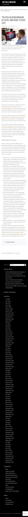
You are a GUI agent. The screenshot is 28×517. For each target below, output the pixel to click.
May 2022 (7, 398)
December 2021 (9, 408)
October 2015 (8, 460)
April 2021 (8, 424)
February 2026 (9, 309)
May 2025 (7, 327)
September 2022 (9, 390)
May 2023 (7, 374)
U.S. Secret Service (15, 232)
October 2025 (8, 317)
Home (2, 9)
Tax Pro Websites (16, 513)
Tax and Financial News (11, 483)
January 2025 (8, 335)
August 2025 (8, 321)
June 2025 (7, 325)
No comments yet (12, 26)
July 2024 (7, 347)
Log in (6, 498)
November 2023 (9, 362)
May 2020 (7, 446)
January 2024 (8, 359)
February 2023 (9, 380)
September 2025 (9, 319)
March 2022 (8, 402)
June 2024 (7, 349)
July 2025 (7, 323)
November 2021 (9, 410)
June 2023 (7, 372)
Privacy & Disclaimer (7, 513)
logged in (9, 253)
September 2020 (9, 438)
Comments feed (9, 502)
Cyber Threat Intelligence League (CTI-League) (12, 127)
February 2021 (9, 428)
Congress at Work (9, 471)
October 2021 (8, 412)
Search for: (6, 265)
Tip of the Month (9, 487)
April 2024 (8, 353)
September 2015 (9, 462)
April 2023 (8, 376)
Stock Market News (10, 481)
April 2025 (8, 329)
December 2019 (9, 456)
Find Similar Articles (9, 242)
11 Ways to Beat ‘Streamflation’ (13, 282)
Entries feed (8, 500)
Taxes (6, 485)
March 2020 (8, 450)
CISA (7, 232)
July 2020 (7, 442)
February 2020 (9, 452)
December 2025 (9, 313)
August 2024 (8, 345)
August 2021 (8, 416)
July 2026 (7, 299)
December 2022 (9, 384)
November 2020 (9, 434)
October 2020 (8, 436)
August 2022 (8, 392)
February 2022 (9, 404)
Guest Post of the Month (11, 477)
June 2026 (7, 301)
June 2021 (7, 420)
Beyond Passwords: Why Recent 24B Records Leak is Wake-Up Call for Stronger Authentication (16, 286)
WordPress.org (9, 504)
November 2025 (9, 315)
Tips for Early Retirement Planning (14, 280)
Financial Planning (10, 473)
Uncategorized (9, 489)
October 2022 (8, 388)
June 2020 (7, 444)
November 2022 (9, 386)
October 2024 (8, 341)
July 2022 (7, 394)
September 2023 (9, 366)
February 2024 (9, 356)
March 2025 (8, 331)
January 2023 (8, 382)
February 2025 (9, 333)
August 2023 (8, 368)
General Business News (11, 475)
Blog (6, 9)
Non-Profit (8, 479)
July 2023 (7, 370)
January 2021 (8, 430)
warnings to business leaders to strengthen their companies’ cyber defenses (14, 117)
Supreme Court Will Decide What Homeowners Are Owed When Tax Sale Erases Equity (15, 276)
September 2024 (9, 343)
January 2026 (8, 311)
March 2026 (8, 307)
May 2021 (7, 422)
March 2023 (8, 378)
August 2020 (8, 440)
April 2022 (8, 400)
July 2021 (7, 418)
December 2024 (9, 337)
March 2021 (8, 426)
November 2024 (9, 339)
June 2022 (7, 396)
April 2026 (8, 305)
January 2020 (8, 454)
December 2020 (9, 432)
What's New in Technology (12, 491)
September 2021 (9, 414)
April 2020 (8, 448)
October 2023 (8, 364)
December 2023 (9, 360)
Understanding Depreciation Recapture (15, 272)
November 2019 (9, 458)
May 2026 (7, 303)
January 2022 (8, 406)
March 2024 (8, 355)
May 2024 (7, 351)
